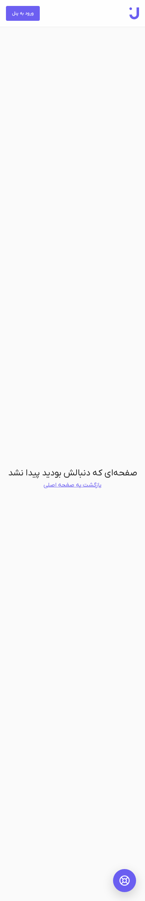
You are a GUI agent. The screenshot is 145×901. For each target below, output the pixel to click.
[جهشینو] (134, 13)
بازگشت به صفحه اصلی (73, 485)
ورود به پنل (23, 13)
